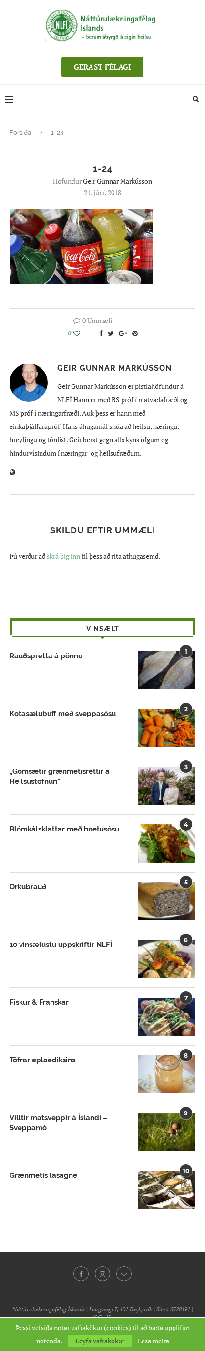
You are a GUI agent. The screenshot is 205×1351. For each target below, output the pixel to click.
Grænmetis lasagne (43, 1175)
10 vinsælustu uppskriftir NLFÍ (61, 944)
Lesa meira (153, 1341)
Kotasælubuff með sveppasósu (63, 713)
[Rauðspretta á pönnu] (166, 670)
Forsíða (20, 132)
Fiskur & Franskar (39, 1002)
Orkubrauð (28, 887)
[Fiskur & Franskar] (166, 1017)
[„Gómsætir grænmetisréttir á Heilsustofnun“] (166, 786)
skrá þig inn (63, 556)
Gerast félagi (103, 67)
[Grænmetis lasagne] (166, 1190)
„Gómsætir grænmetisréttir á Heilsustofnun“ (60, 776)
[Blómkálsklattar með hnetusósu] (166, 843)
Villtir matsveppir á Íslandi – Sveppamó (58, 1122)
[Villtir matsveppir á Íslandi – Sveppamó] (166, 1132)
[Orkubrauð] (166, 901)
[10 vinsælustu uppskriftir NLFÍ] (166, 959)
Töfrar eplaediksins (42, 1060)
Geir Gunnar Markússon (117, 181)
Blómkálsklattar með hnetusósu (64, 829)
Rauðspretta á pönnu (46, 656)
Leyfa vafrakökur (99, 1340)
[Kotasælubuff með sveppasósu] (166, 728)
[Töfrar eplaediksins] (166, 1074)
